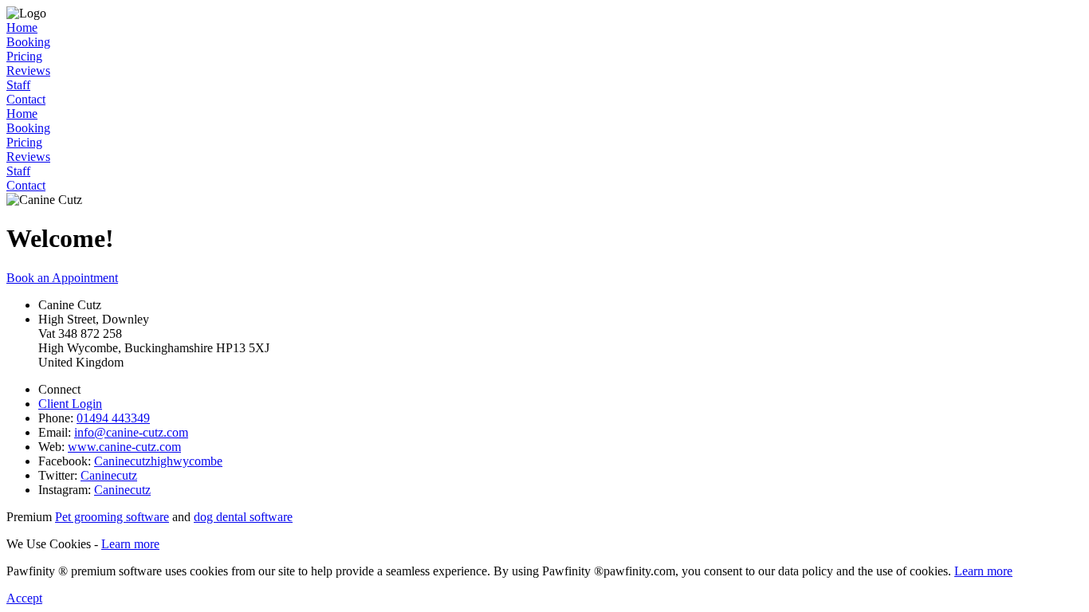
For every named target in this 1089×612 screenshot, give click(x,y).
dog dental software (243, 517)
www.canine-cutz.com (124, 446)
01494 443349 (113, 418)
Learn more (130, 544)
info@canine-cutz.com (131, 432)
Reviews (28, 70)
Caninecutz (109, 475)
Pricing (24, 56)
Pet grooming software (112, 517)
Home (21, 27)
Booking (28, 42)
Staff (18, 85)
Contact (25, 99)
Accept (24, 598)
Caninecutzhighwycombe (158, 461)
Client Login (70, 403)
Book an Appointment (62, 277)
